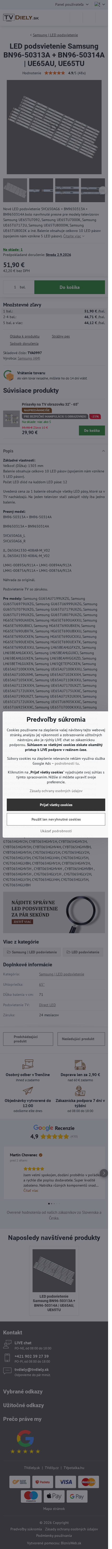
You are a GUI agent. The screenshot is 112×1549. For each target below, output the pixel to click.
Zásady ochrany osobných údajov (56, 790)
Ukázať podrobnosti (56, 831)
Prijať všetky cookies (56, 804)
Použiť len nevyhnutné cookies (56, 819)
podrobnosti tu (67, 763)
